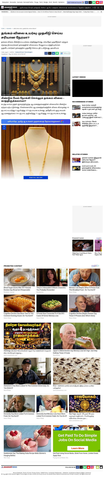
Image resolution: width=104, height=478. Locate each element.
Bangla (46, 2)
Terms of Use (27, 472)
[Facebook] (86, 2)
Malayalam (5, 2)
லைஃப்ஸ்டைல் (73, 7)
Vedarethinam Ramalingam (23, 52)
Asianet (9, 467)
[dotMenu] (93, 7)
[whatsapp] (93, 2)
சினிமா (43, 7)
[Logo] (9, 7)
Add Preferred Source (74, 2)
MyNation (61, 2)
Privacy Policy (36, 472)
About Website (17, 472)
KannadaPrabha (28, 2)
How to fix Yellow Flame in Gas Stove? (50, 12)
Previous (98, 12)
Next (101, 12)
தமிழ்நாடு (37, 7)
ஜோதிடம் (81, 7)
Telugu (36, 2)
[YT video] (97, 2)
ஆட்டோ (49, 7)
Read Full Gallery (35, 177)
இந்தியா (88, 7)
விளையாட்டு (63, 7)
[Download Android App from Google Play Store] (97, 467)
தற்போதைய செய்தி (26, 7)
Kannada (19, 2)
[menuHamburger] (98, 8)
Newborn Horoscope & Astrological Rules (23, 12)
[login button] (95, 7)
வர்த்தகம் (55, 7)
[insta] (101, 2)
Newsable (13, 2)
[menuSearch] (102, 7)
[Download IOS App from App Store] (101, 467)
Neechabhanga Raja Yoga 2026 (72, 12)
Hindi (50, 2)
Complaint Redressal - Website (58, 472)
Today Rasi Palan (88, 12)
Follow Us (67, 53)
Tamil (41, 2)
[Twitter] (90, 2)
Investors (88, 472)
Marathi (55, 2)
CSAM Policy (44, 472)
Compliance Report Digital (77, 472)
